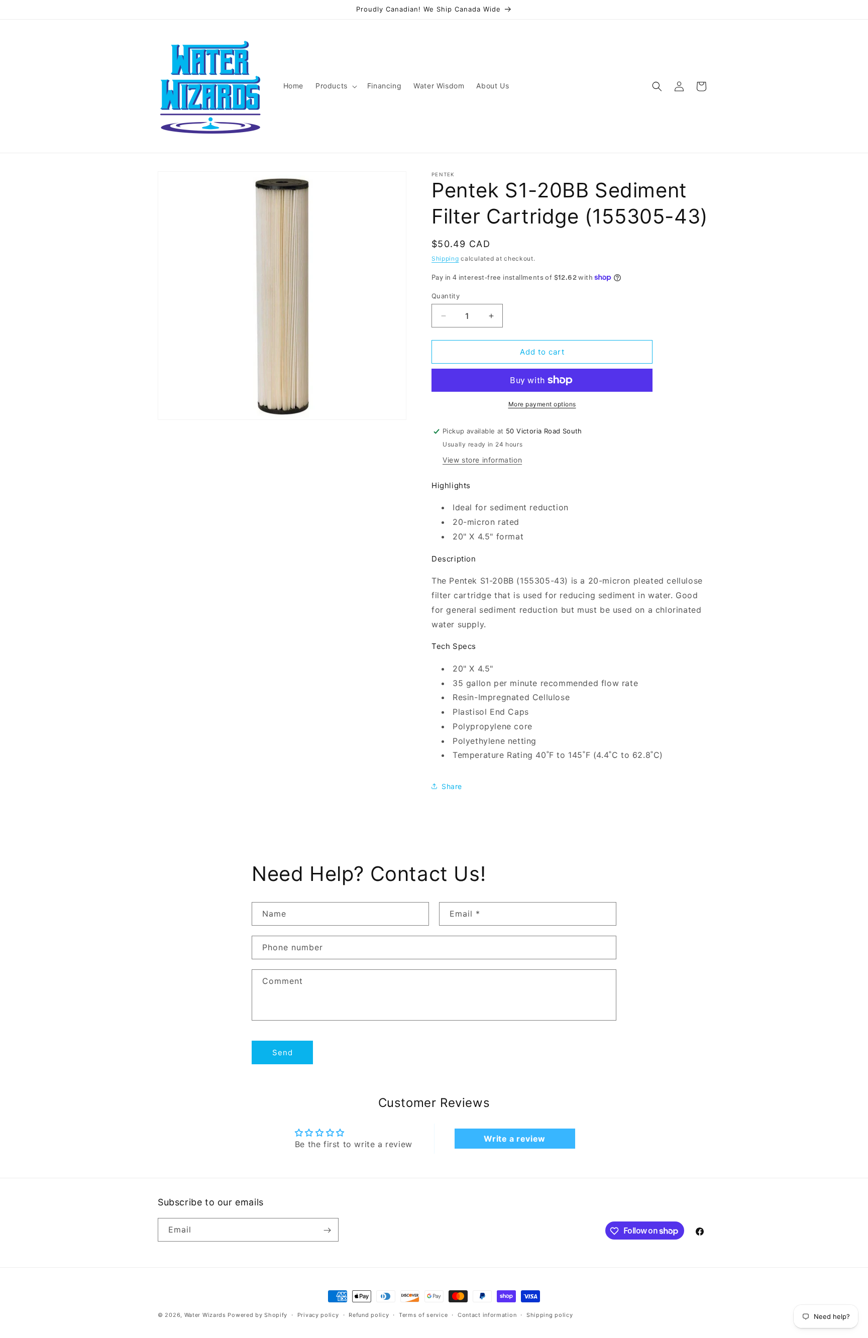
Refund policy (369, 1314)
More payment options (542, 404)
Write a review (514, 1139)
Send (282, 1052)
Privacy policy (318, 1314)
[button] (335, 85)
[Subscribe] (327, 1230)
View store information (482, 460)
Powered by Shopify (257, 1314)
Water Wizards (205, 1314)
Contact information (487, 1314)
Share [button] (452, 786)
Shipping (445, 258)
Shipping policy (549, 1314)
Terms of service (423, 1314)
